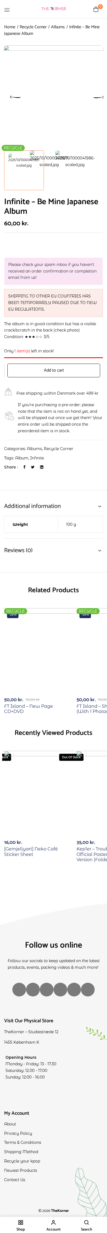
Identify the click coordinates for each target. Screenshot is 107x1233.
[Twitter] (33, 467)
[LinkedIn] (41, 467)
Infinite (37, 458)
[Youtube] (74, 989)
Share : (11, 467)
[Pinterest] (88, 989)
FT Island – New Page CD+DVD (28, 709)
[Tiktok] (47, 989)
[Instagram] (19, 989)
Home (9, 27)
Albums (58, 27)
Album (21, 458)
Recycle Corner (33, 27)
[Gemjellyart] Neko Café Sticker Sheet (31, 851)
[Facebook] (24, 467)
